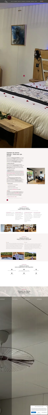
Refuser (39, 412)
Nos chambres (15, 1)
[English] (41, 1)
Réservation (32, 1)
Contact (36, 1)
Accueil (12, 1)
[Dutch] (40, 1)
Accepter (33, 412)
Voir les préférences (44, 412)
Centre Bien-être (23, 1)
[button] (46, 406)
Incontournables (28, 1)
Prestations (19, 1)
